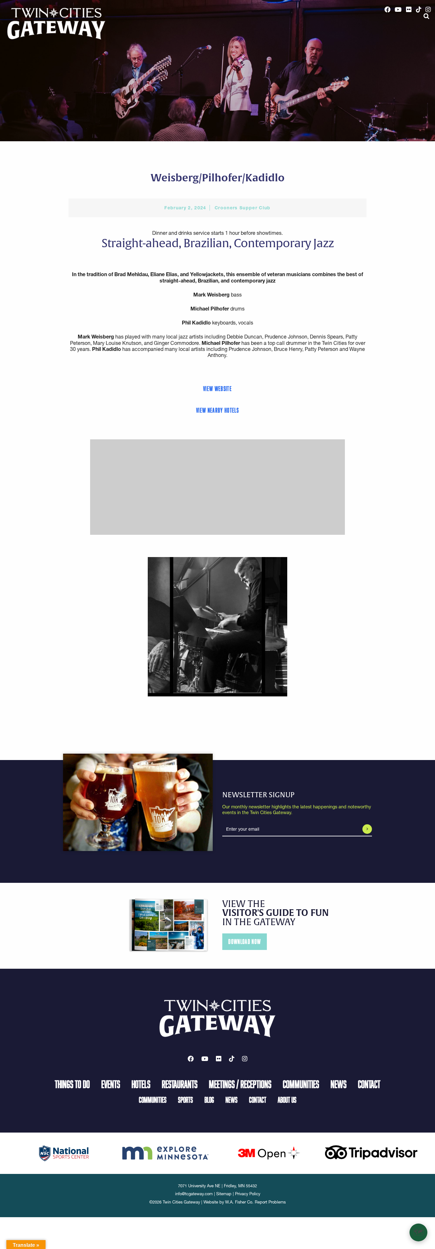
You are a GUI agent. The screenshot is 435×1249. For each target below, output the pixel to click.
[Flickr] (408, 9)
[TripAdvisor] (371, 1152)
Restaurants (179, 1084)
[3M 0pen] (269, 1152)
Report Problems (270, 1202)
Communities (301, 1084)
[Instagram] (428, 9)
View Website (217, 388)
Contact (369, 1084)
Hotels (141, 1084)
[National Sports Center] (64, 1152)
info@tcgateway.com (194, 1193)
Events (110, 1084)
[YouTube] (398, 9)
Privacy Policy (247, 1193)
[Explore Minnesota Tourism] (166, 1152)
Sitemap (224, 1193)
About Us (287, 1099)
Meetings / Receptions (240, 1084)
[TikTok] (418, 9)
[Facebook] (387, 9)
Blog (209, 1099)
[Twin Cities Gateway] (56, 23)
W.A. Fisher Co (238, 1202)
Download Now (244, 941)
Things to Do (72, 1084)
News (338, 1084)
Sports (185, 1099)
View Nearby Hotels (217, 410)
